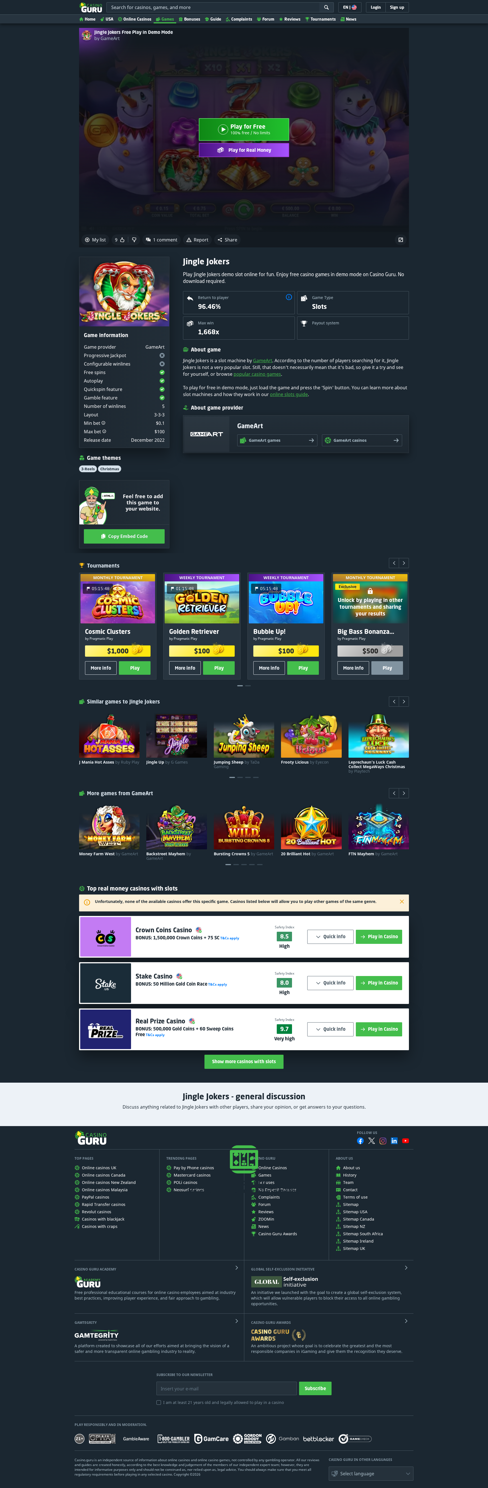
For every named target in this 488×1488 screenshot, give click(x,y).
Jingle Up (167, 762)
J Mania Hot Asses (109, 762)
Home (90, 19)
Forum (268, 19)
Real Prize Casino (161, 1021)
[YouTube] (405, 1140)
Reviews (292, 19)
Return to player (213, 297)
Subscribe (315, 1388)
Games (168, 19)
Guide (215, 19)
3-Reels (88, 468)
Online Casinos (137, 19)
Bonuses (192, 19)
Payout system (325, 323)
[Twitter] (371, 1140)
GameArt (262, 360)
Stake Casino (155, 976)
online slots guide (289, 394)
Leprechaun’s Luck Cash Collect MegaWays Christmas (376, 766)
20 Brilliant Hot (307, 854)
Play (135, 668)
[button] (227, 239)
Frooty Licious (305, 762)
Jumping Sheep (237, 764)
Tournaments (323, 19)
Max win (206, 323)
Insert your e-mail (176, 1384)
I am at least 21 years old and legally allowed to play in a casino (223, 1402)
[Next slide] (404, 563)
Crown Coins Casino (165, 930)
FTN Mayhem (373, 854)
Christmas (109, 468)
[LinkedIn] (394, 1140)
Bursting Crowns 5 (243, 854)
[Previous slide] (394, 563)
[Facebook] (360, 1140)
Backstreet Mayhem (168, 856)
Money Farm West (108, 854)
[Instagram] (383, 1140)
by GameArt (107, 38)
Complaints (241, 19)
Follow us (367, 1133)
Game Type (322, 297)
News (351, 19)
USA (109, 19)
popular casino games (257, 374)
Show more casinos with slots (244, 1061)
